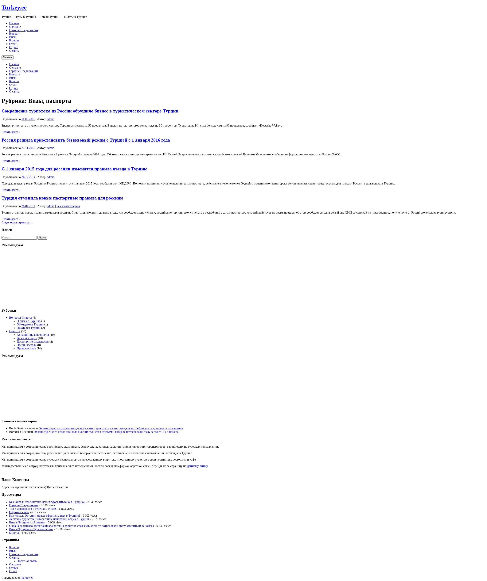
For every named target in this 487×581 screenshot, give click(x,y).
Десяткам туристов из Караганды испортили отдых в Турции (49, 519)
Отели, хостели (27, 345)
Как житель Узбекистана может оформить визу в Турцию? (47, 501)
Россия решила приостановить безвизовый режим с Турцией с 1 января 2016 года (86, 140)
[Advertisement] (243, 277)
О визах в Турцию (29, 321)
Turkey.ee (14, 7)
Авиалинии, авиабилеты (33, 334)
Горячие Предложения (23, 30)
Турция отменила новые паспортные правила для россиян (62, 198)
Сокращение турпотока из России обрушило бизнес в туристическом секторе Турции (90, 110)
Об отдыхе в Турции (30, 324)
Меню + (7, 57)
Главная (14, 23)
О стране (15, 26)
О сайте (14, 50)
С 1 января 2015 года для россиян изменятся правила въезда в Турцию (74, 168)
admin (50, 119)
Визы (12, 37)
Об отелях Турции (29, 327)
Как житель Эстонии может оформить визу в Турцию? (44, 515)
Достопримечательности (33, 341)
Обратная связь (19, 512)
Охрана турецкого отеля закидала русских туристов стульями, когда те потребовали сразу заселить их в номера (111, 428)
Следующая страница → (17, 222)
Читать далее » (11, 132)
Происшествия (26, 348)
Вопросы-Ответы (20, 317)
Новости (14, 33)
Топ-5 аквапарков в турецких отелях (32, 508)
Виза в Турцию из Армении (27, 522)
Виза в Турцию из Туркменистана (31, 529)
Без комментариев (68, 206)
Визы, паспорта (27, 338)
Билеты (14, 40)
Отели (13, 43)
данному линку (197, 466)
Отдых (13, 47)
